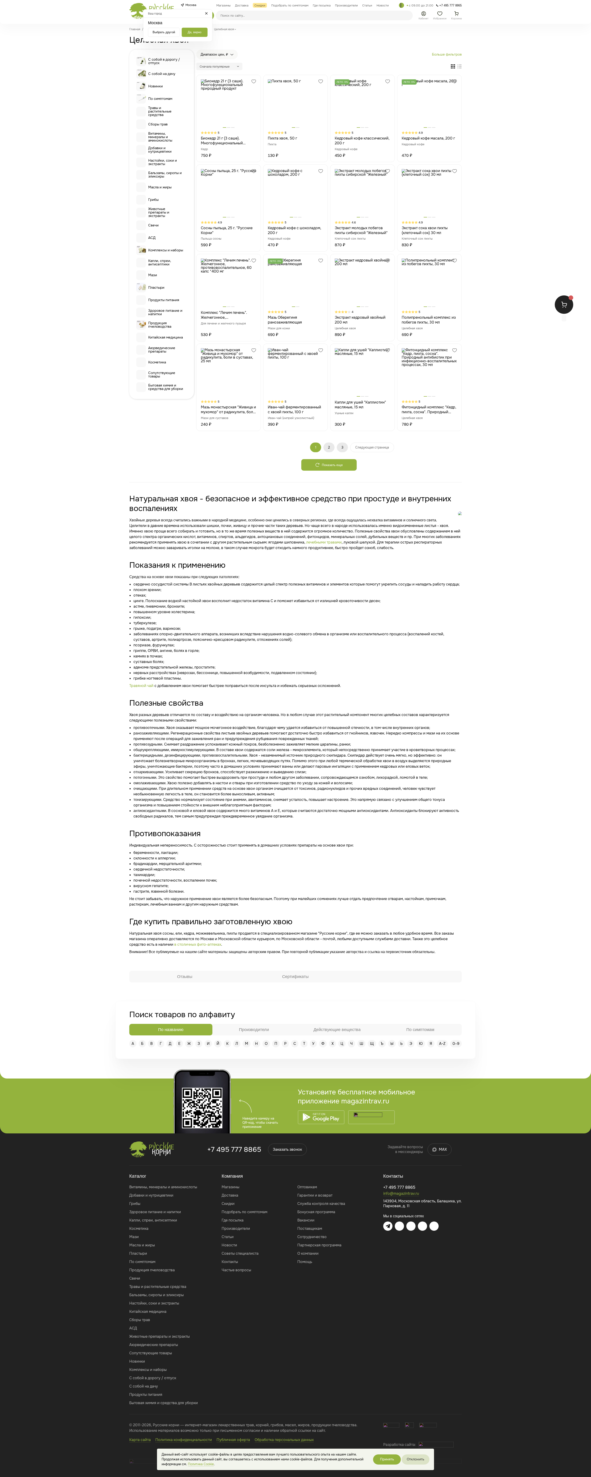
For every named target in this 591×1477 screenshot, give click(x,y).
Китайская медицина (165, 337)
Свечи (153, 225)
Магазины (230, 1187)
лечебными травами (324, 542)
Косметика (157, 362)
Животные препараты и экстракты (158, 212)
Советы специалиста (240, 1253)
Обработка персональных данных (284, 1439)
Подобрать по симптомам (244, 1212)
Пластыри (156, 287)
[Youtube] (411, 1226)
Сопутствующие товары (161, 375)
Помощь (304, 1261)
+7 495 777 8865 (234, 1149)
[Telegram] (401, 5)
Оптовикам (307, 1187)
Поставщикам (309, 1228)
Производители (236, 1228)
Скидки (228, 1203)
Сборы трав (158, 124)
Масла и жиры (160, 187)
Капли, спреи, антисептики (159, 263)
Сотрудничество (312, 1236)
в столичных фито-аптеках (197, 944)
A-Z (442, 1043)
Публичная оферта (233, 1439)
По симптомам (160, 98)
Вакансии (305, 1220)
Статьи (228, 1236)
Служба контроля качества (321, 1203)
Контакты (230, 1261)
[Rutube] (434, 1226)
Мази (152, 275)
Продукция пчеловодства (159, 325)
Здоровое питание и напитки (165, 312)
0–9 (455, 1043)
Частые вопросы (236, 1270)
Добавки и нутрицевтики (160, 150)
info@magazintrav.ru (401, 1193)
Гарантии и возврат (314, 1195)
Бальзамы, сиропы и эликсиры (165, 175)
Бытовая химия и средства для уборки (165, 387)
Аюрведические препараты (161, 350)
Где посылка (233, 1220)
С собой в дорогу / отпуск (164, 61)
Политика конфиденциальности (183, 1439)
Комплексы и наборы (165, 250)
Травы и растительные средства (160, 111)
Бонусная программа (316, 1212)
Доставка (230, 1195)
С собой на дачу (161, 73)
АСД (152, 237)
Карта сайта (140, 1439)
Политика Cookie (201, 1464)
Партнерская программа (319, 1245)
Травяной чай (141, 685)
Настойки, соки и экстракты (162, 162)
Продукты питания (163, 300)
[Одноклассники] (422, 1226)
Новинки (155, 86)
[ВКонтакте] (399, 1226)
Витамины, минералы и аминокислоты (160, 137)
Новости (229, 1245)
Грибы (153, 199)
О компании (308, 1253)
